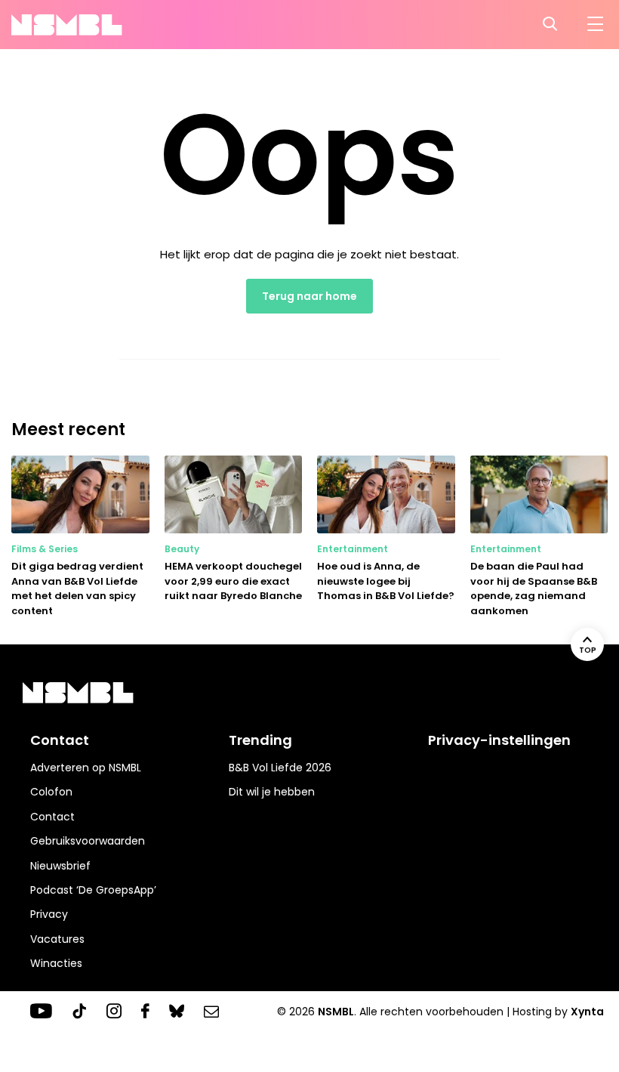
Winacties (56, 963)
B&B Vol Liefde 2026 (280, 767)
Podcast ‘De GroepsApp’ (93, 889)
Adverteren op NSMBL (85, 767)
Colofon (51, 791)
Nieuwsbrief (60, 865)
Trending (260, 740)
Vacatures (57, 939)
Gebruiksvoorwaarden (87, 840)
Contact (52, 816)
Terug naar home (309, 296)
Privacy (49, 914)
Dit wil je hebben (272, 791)
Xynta (587, 1011)
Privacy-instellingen (499, 740)
